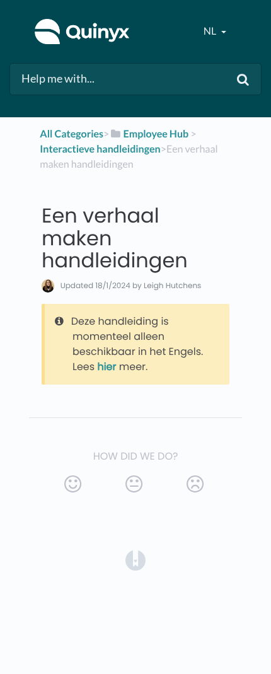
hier (106, 366)
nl (211, 31)
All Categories (71, 134)
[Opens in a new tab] (135, 559)
